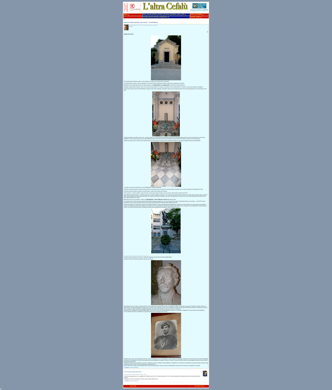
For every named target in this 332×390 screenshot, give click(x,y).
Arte (183, 14)
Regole (126, 14)
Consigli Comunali (148, 17)
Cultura (161, 14)
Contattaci (199, 14)
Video (198, 17)
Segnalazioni (163, 17)
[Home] (166, 11)
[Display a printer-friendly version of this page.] (207, 31)
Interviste (192, 17)
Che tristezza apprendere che (132, 371)
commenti (155, 25)
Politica (155, 14)
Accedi (126, 367)
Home (144, 14)
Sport (179, 14)
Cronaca (157, 17)
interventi (150, 25)
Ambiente (173, 14)
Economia (167, 14)
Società (150, 14)
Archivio (192, 14)
